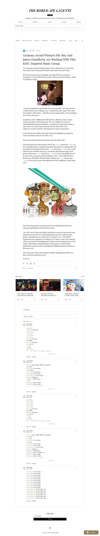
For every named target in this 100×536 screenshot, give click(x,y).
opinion (70, 40)
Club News (37, 40)
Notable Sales (54, 40)
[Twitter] (50, 528)
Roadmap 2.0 (45, 40)
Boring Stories (63, 40)
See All (82, 276)
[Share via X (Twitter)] (27, 263)
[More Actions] (76, 325)
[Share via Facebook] (23, 263)
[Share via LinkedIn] (30, 263)
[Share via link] (34, 263)
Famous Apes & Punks (27, 40)
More (76, 40)
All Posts (17, 40)
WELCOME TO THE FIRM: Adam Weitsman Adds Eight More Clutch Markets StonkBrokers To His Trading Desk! (25, 294)
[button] (82, 40)
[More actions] (76, 51)
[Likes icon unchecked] (27, 357)
